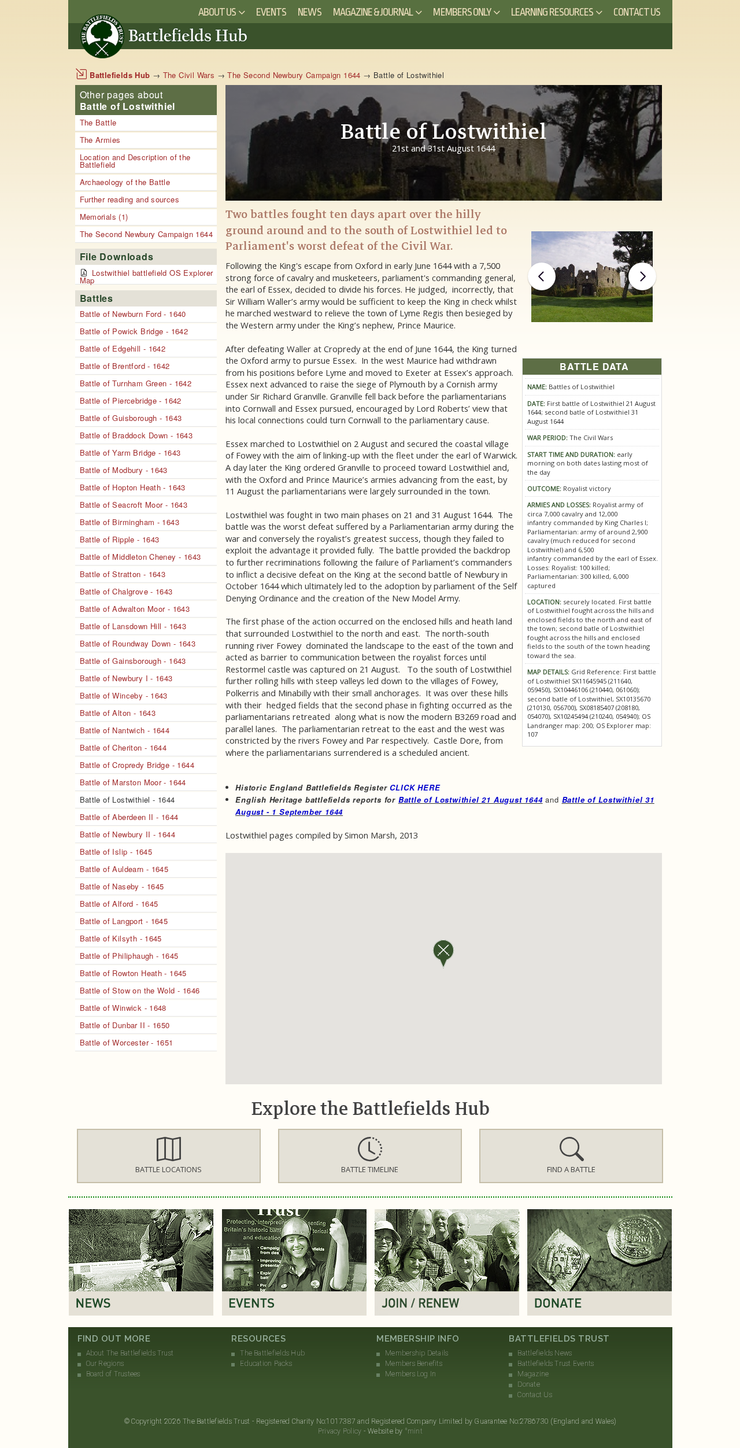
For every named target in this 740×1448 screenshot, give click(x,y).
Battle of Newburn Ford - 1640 (133, 313)
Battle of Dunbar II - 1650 (125, 1024)
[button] (169, 1156)
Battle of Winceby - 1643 (124, 695)
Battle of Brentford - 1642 (125, 365)
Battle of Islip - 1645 (116, 851)
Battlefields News (544, 1353)
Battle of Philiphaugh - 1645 (129, 955)
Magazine (533, 1374)
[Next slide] (642, 276)
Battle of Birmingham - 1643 (130, 521)
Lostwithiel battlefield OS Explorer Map (146, 276)
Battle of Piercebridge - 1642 (131, 400)
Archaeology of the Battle (125, 181)
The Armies (100, 139)
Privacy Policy (339, 1431)
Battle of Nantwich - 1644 (125, 730)
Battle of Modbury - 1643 (124, 469)
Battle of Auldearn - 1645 (124, 868)
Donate (528, 1384)
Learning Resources (552, 12)
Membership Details (416, 1353)
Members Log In (410, 1374)
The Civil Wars (188, 74)
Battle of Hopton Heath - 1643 (133, 487)
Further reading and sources (130, 199)
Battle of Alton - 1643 (118, 712)
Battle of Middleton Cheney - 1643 (140, 556)
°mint (414, 1431)
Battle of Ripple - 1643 (120, 539)
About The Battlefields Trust (130, 1353)
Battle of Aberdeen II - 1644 (129, 816)
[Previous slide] (542, 276)
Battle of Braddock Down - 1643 (136, 435)
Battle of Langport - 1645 (124, 920)
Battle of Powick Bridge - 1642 (134, 331)
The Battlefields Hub (272, 1353)
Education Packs (266, 1364)
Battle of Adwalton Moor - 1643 (135, 608)
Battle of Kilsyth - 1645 (121, 938)
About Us (217, 12)
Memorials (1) (104, 216)
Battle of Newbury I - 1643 (126, 678)
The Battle (98, 122)
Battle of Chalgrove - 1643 (126, 591)
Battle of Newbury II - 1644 (128, 834)
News (309, 12)
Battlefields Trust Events (555, 1364)
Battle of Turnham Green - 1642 (136, 383)
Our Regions (105, 1364)
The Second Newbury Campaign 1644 (293, 74)
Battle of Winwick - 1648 (123, 1007)
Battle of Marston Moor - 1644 (133, 782)
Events (271, 12)
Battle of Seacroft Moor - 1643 (134, 504)
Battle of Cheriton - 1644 (123, 747)
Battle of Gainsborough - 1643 (133, 660)
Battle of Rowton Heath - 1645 (133, 972)
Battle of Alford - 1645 (119, 903)
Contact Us (637, 12)
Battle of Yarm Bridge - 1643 (130, 452)
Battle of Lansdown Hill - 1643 (133, 625)
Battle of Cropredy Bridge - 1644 (137, 764)
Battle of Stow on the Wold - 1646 (140, 990)
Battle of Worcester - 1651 (126, 1042)
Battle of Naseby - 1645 (122, 886)
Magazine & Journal (373, 12)
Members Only (462, 12)
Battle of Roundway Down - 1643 (138, 643)
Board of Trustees (113, 1374)
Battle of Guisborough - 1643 (131, 417)
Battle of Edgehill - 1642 (123, 348)
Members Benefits (413, 1364)
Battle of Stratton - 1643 (123, 573)
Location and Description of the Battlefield (135, 161)
